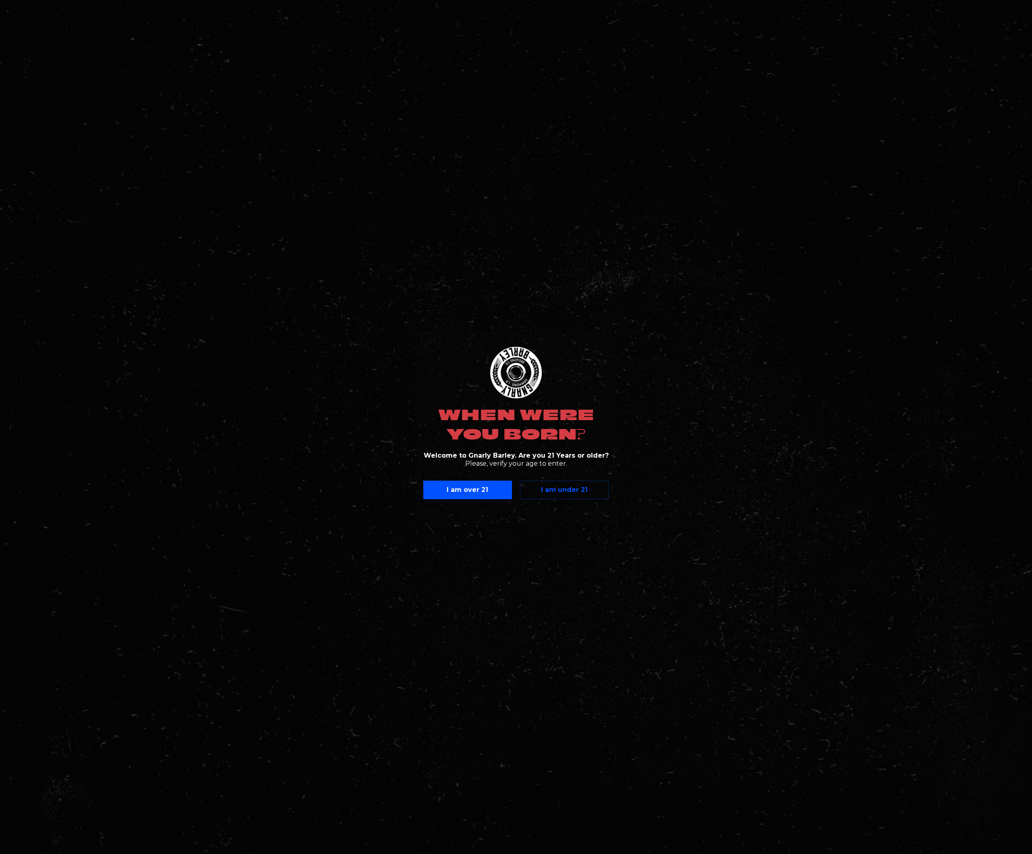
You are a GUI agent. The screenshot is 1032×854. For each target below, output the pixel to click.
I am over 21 (467, 490)
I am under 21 (564, 490)
